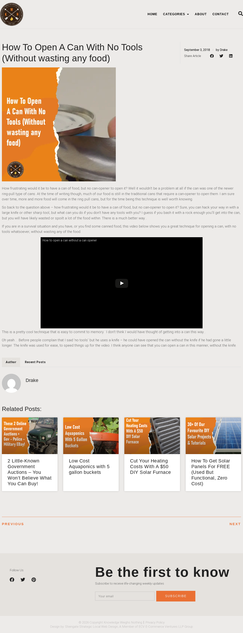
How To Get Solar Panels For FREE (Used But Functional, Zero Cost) (210, 472)
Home (152, 14)
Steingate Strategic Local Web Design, (92, 626)
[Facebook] (12, 579)
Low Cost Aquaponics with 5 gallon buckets (89, 466)
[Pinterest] (33, 579)
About (201, 14)
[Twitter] (23, 579)
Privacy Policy (155, 622)
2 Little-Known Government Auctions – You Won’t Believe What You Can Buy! (29, 472)
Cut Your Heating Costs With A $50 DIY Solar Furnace (150, 466)
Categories (174, 14)
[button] (211, 56)
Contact (220, 14)
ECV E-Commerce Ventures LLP (161, 626)
